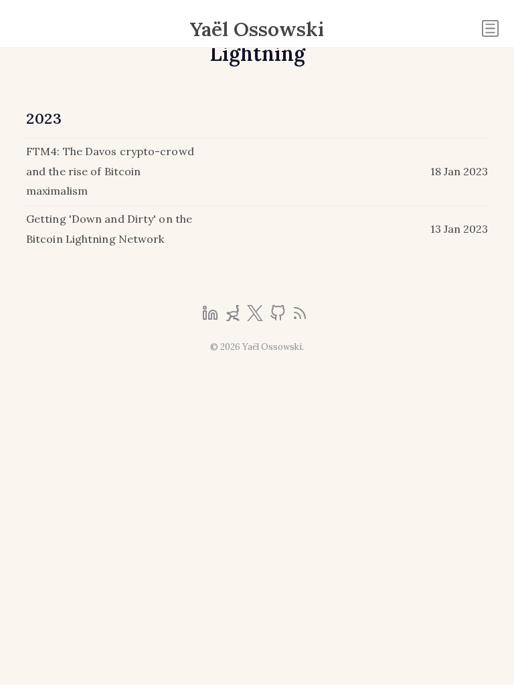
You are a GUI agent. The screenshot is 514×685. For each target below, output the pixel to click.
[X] (256, 317)
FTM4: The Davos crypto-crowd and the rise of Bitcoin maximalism (110, 170)
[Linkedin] (211, 317)
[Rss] (300, 317)
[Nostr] (234, 317)
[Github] (279, 317)
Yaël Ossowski (257, 28)
